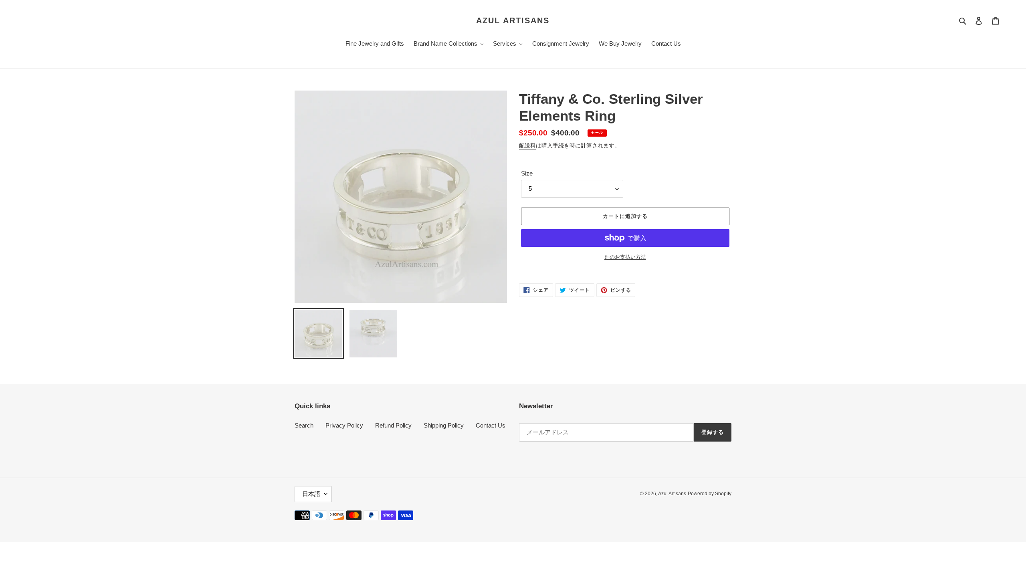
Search (304, 425)
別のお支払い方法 (625, 257)
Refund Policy (393, 425)
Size (527, 173)
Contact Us (490, 425)
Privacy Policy (344, 425)
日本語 (311, 493)
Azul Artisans (512, 20)
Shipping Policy (444, 425)
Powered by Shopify (709, 493)
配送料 (527, 145)
